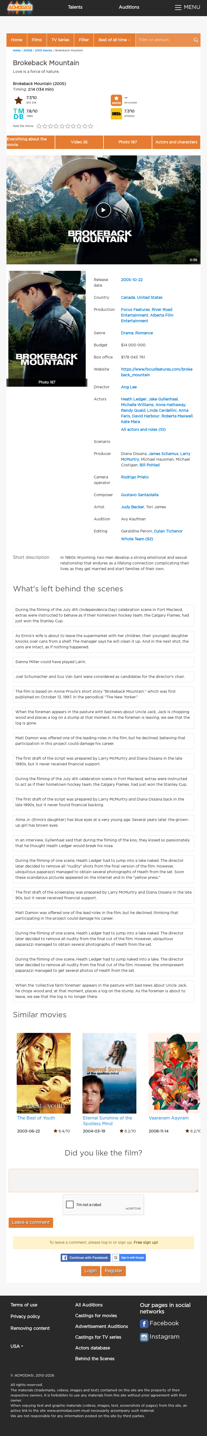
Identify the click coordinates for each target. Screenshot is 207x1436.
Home (16, 40)
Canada (128, 297)
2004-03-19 (94, 1131)
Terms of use (24, 1305)
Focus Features (135, 309)
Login (91, 1271)
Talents (75, 7)
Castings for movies (96, 1316)
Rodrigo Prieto (135, 477)
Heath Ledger (134, 399)
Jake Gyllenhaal (163, 399)
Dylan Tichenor (168, 531)
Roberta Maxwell (177, 416)
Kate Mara (130, 422)
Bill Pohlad (150, 465)
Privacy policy (25, 1317)
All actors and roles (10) (143, 429)
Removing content (30, 1329)
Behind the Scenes (95, 1359)
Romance (144, 333)
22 (140, 280)
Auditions (129, 7)
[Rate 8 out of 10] (79, 126)
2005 (126, 280)
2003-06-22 (28, 1131)
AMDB (27, 50)
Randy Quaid (133, 410)
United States (150, 297)
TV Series (60, 40)
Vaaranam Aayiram (169, 1118)
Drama (127, 333)
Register (113, 1271)
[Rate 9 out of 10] (85, 126)
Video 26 (79, 142)
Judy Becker (132, 507)
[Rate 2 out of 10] (44, 126)
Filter (84, 40)
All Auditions (89, 1305)
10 (135, 280)
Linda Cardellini (162, 410)
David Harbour (146, 416)
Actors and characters (176, 142)
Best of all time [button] (113, 40)
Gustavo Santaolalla (139, 495)
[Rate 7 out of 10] (73, 126)
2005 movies (43, 50)
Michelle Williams (137, 405)
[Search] (196, 40)
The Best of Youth (36, 1118)
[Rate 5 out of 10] (62, 126)
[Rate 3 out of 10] (50, 126)
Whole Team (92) (137, 539)
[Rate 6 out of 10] (67, 126)
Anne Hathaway (170, 405)
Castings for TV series (98, 1337)
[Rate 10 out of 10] (90, 126)
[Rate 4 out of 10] (56, 126)
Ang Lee (129, 387)
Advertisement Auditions (101, 1327)
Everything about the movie (27, 142)
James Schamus (163, 454)
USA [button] (15, 1347)
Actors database (92, 1348)
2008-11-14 (158, 1131)
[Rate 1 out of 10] (39, 126)
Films (37, 40)
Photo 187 (128, 142)
